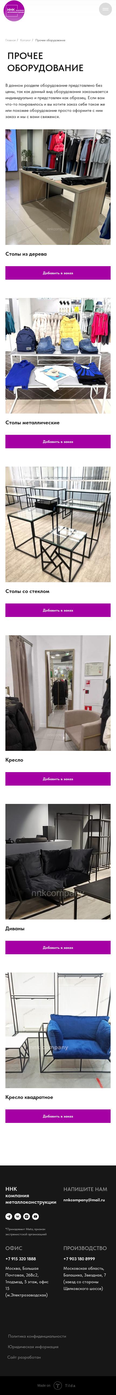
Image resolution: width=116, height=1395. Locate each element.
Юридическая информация (33, 1346)
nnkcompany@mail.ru (84, 1199)
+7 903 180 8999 (79, 1258)
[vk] (17, 1216)
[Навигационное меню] (105, 9)
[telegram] (8, 1216)
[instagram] (26, 1216)
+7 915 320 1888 (20, 1258)
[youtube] (35, 1216)
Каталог (25, 40)
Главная (10, 40)
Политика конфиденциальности (37, 1336)
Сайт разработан (24, 1357)
